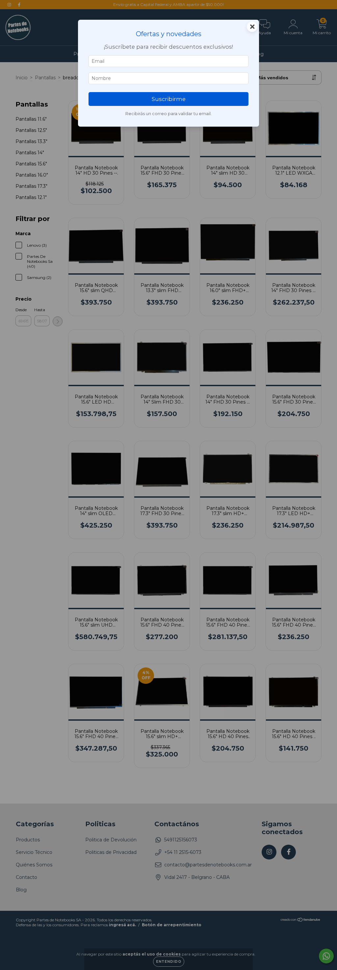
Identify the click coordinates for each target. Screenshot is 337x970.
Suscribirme (169, 99)
